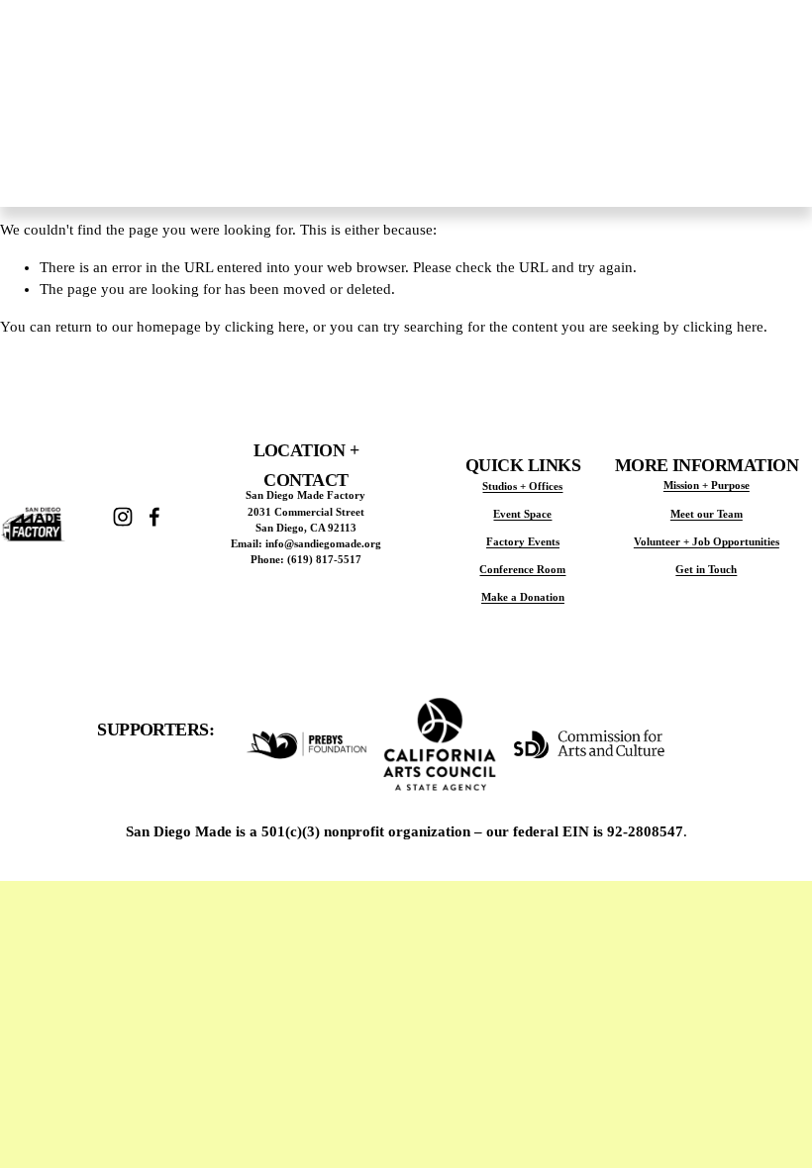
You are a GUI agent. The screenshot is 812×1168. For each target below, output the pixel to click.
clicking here (265, 327)
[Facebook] (154, 517)
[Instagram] (123, 517)
